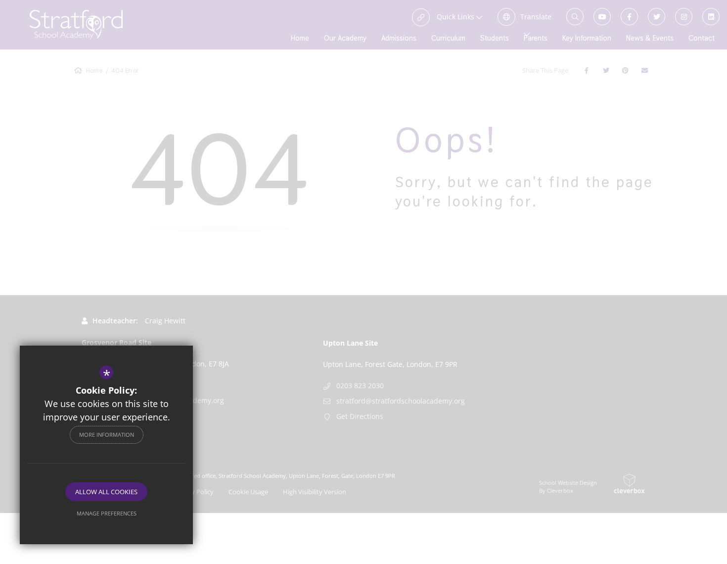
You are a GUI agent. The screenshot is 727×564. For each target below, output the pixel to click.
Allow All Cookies (106, 491)
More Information (106, 434)
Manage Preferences (106, 513)
